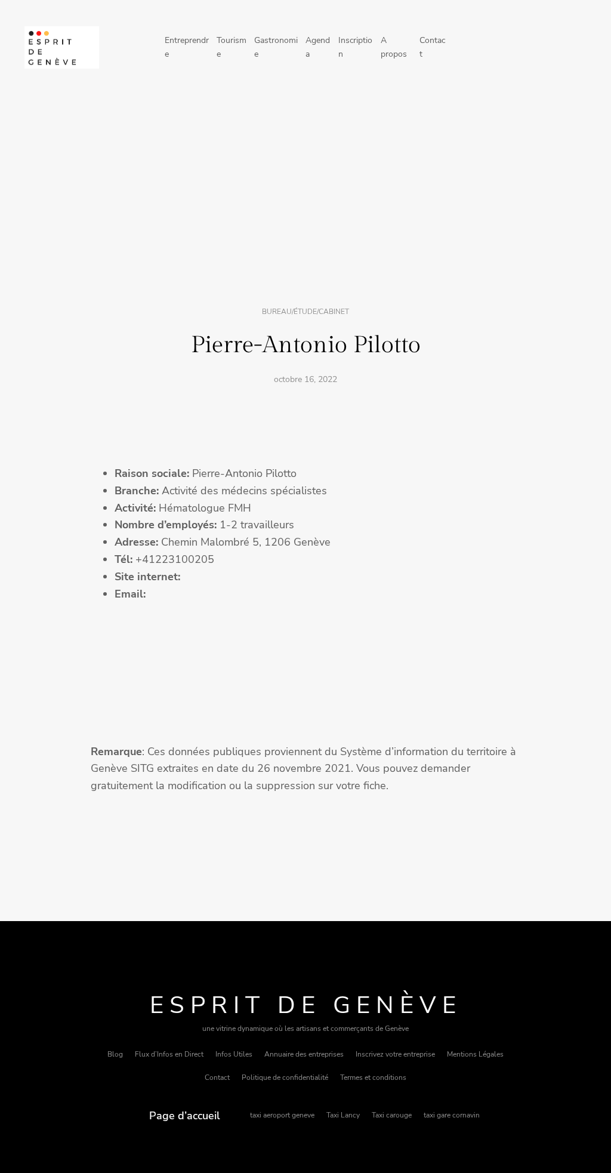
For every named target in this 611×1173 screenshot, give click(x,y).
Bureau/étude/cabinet (305, 311)
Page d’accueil (184, 1116)
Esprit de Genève (306, 1005)
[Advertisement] (305, 192)
